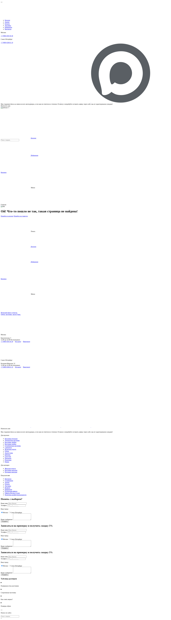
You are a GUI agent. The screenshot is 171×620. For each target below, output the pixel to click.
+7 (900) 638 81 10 (7, 42)
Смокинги (8, 447)
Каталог (7, 20)
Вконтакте (26, 341)
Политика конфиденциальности (15, 495)
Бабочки (7, 455)
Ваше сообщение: (7, 519)
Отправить (5, 521)
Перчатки (8, 458)
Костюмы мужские (11, 439)
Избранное (8, 27)
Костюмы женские (11, 470)
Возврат (7, 488)
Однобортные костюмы (13, 446)
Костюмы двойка (10, 442)
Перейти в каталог (7, 216)
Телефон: (4, 505)
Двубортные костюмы (12, 440)
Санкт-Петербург (16, 512)
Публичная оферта (11, 491)
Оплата (7, 24)
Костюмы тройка (10, 444)
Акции (7, 22)
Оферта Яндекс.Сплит (12, 493)
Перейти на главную (21, 216)
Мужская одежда (10, 449)
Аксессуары (9, 453)
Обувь (7, 451)
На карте (18, 341)
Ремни (7, 462)
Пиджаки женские (11, 472)
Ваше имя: (4, 503)
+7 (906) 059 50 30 (7, 36)
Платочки (8, 460)
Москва (5, 512)
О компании (9, 480)
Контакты (8, 29)
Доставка (8, 25)
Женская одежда (10, 468)
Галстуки (8, 456)
